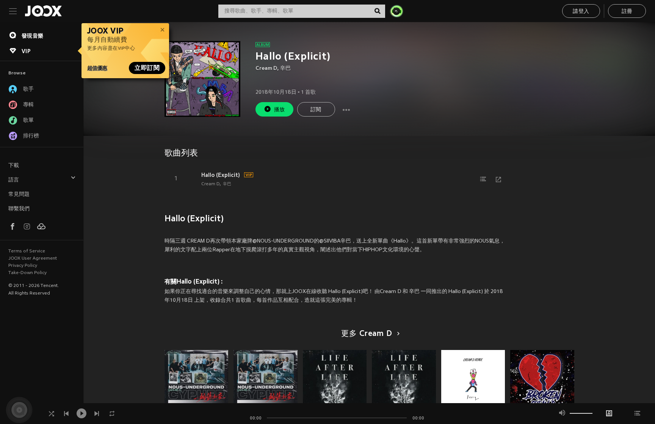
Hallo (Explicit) (220, 175)
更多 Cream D (366, 334)
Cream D (266, 68)
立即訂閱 (147, 68)
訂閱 (315, 110)
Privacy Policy (22, 265)
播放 (279, 110)
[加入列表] (483, 179)
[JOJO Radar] (396, 11)
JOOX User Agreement (32, 258)
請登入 (581, 11)
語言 (13, 180)
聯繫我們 (19, 209)
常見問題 (19, 194)
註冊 (627, 11)
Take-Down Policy (27, 273)
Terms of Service (26, 251)
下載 (13, 166)
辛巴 (285, 68)
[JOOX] (43, 11)
